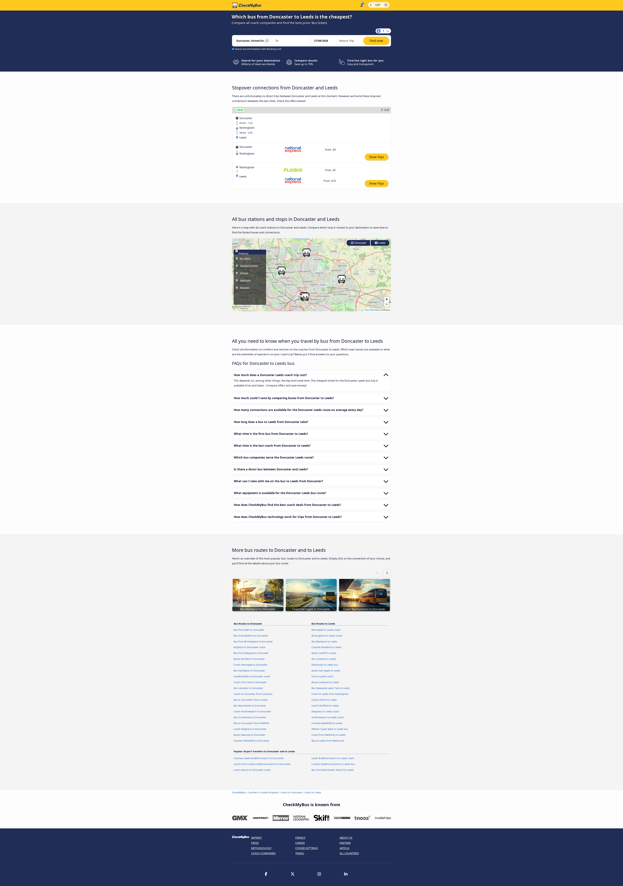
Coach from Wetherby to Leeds (329, 734)
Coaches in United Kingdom (263, 792)
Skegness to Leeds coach (325, 711)
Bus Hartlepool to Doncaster (249, 670)
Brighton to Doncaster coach (249, 647)
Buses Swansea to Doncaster (249, 734)
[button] (305, 297)
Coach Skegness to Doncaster (250, 729)
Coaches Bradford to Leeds (326, 647)
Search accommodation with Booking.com (258, 48)
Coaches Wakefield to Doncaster (251, 740)
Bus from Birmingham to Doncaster (253, 641)
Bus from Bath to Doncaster (249, 629)
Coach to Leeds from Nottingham (330, 693)
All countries (349, 853)
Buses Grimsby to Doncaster (249, 658)
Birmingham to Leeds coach (327, 635)
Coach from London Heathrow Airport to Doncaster (262, 764)
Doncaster (360, 242)
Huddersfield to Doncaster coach (252, 676)
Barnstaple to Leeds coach (326, 629)
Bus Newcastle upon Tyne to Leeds (331, 688)
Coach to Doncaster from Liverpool (253, 693)
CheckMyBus (239, 792)
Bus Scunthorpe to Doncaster (250, 717)
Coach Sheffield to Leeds (325, 705)
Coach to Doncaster (291, 792)
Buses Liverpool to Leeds (325, 682)
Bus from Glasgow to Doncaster (251, 653)
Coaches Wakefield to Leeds (327, 723)
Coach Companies (263, 853)
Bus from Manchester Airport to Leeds (333, 769)
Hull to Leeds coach (322, 676)
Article (344, 848)
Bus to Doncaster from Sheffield (251, 723)
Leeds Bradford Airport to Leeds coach (333, 758)
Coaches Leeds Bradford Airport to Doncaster (259, 758)
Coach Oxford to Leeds (324, 699)
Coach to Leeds (312, 792)
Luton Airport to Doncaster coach (252, 769)
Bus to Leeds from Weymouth (328, 740)
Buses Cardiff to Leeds (324, 653)
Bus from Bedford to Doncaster (251, 635)
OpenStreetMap (372, 309)
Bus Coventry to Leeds (324, 658)
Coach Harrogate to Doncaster (250, 664)
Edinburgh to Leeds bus (325, 664)
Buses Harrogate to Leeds (326, 670)
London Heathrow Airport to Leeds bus (333, 764)
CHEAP (239, 110)
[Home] (247, 5)
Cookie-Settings (306, 848)
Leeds (381, 242)
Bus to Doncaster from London (251, 699)
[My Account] (361, 4)
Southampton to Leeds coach (328, 717)
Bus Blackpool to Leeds (324, 641)
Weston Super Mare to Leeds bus (330, 729)
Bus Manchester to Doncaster (250, 705)
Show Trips (376, 157)
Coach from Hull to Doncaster (250, 682)
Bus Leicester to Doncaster (248, 688)
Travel (299, 853)
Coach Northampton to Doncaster (252, 711)
